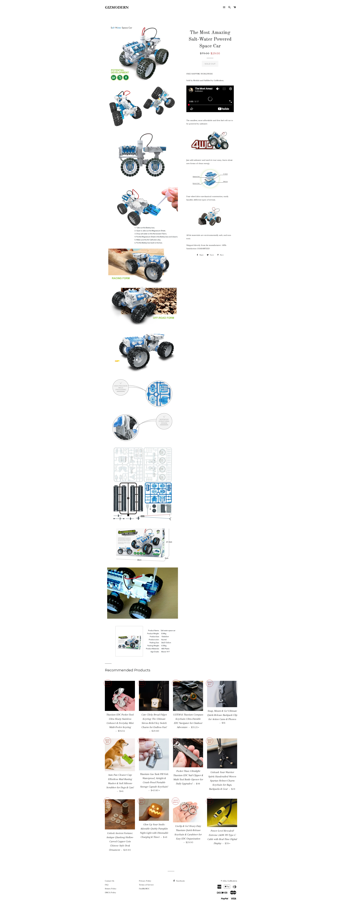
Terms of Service (146, 885)
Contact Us (109, 881)
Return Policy (110, 888)
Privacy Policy (145, 881)
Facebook (180, 881)
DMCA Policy (110, 892)
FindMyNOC (144, 888)
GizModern (232, 881)
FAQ (106, 885)
